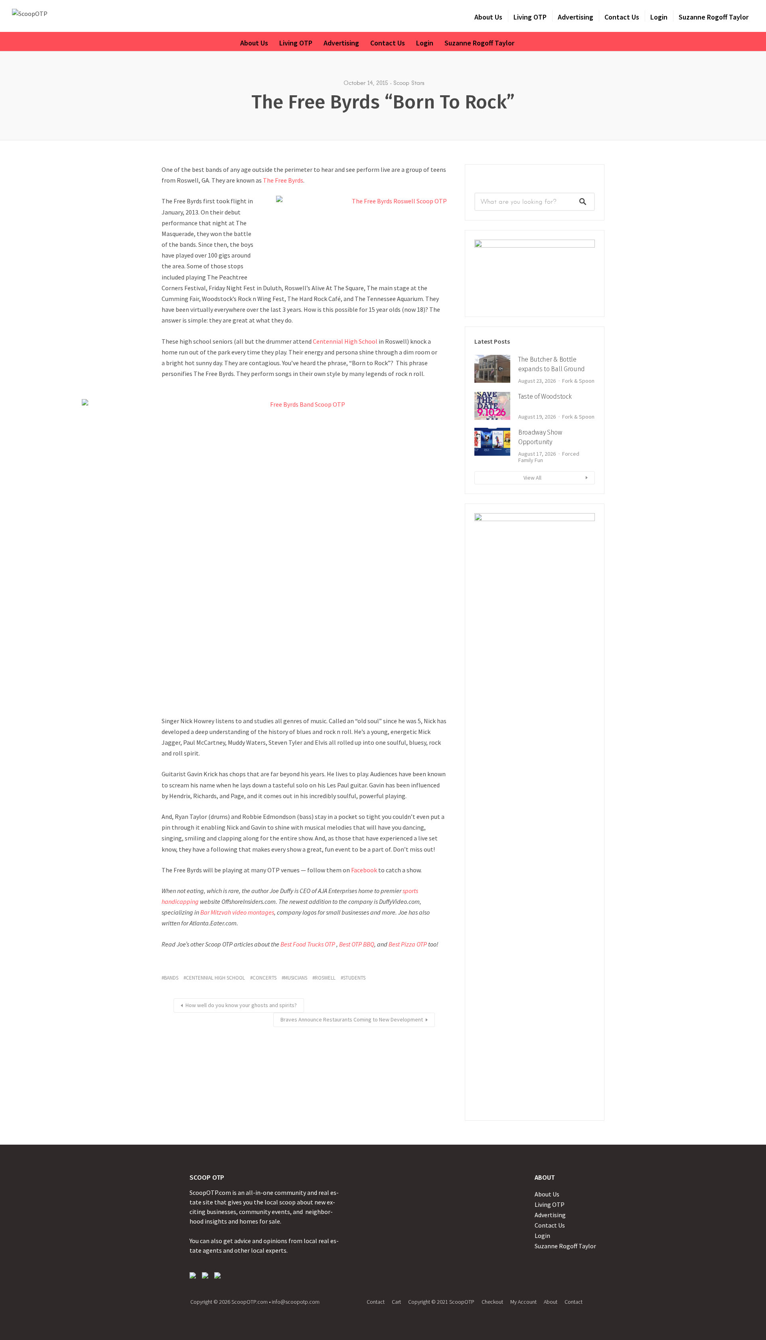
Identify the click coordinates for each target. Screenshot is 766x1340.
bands (171, 977)
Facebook (364, 870)
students (354, 977)
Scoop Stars (408, 83)
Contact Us (621, 17)
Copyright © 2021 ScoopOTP (441, 1301)
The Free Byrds (283, 180)
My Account (523, 1301)
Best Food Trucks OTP (307, 944)
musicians (295, 977)
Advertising (575, 17)
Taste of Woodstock (544, 396)
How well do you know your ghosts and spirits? (241, 1005)
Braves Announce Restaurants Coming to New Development (351, 1019)
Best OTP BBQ (356, 944)
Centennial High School (345, 341)
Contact (376, 1301)
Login (658, 17)
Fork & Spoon (578, 380)
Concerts (264, 977)
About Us (488, 17)
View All (532, 477)
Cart (396, 1301)
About (550, 1301)
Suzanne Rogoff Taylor (713, 17)
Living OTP (530, 17)
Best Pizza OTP (408, 944)
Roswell (325, 977)
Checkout (492, 1301)
